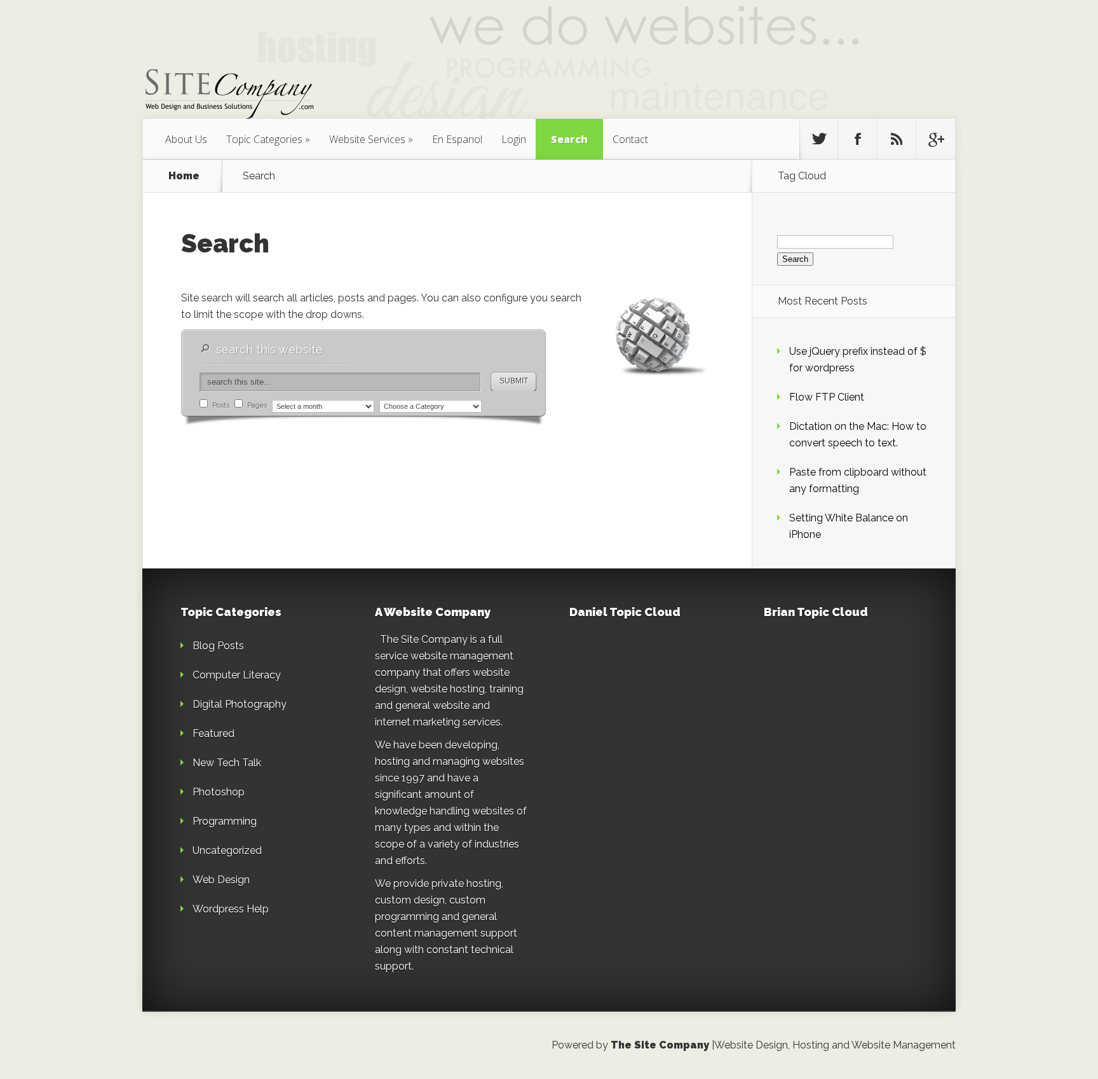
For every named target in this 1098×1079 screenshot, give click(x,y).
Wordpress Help (231, 909)
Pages (256, 405)
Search (569, 139)
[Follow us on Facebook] (858, 139)
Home (184, 176)
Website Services (367, 139)
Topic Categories (264, 139)
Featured (213, 733)
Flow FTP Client (826, 397)
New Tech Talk (227, 763)
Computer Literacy (237, 675)
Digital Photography (240, 704)
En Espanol (457, 139)
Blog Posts (218, 646)
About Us (186, 139)
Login (513, 139)
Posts (219, 405)
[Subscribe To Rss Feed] (897, 139)
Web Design (221, 880)
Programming (225, 821)
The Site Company (660, 1045)
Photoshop (219, 792)
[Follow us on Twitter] (819, 139)
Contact (630, 139)
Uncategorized (227, 850)
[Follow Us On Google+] (935, 139)
